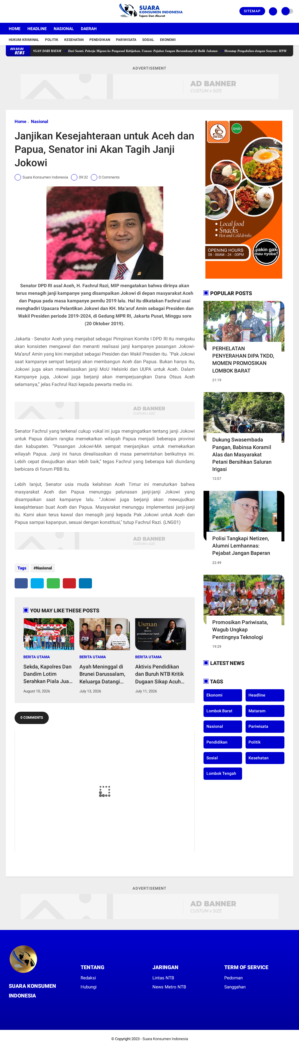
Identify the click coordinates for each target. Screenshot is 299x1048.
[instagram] (23, 11)
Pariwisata (126, 40)
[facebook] (7, 11)
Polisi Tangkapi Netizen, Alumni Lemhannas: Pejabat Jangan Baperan (241, 545)
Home (14, 28)
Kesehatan (74, 40)
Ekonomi (168, 40)
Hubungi (89, 987)
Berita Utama (36, 657)
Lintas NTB (163, 978)
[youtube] (31, 11)
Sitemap (252, 11)
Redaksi (88, 978)
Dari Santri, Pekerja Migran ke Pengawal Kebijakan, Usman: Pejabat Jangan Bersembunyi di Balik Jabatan (122, 51)
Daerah (89, 28)
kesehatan (258, 758)
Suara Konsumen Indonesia (165, 1039)
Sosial (148, 40)
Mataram (256, 711)
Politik (51, 40)
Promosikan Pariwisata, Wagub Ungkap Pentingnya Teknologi (240, 629)
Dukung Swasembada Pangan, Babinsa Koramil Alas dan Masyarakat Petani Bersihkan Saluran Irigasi (242, 454)
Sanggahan (235, 987)
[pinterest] (69, 583)
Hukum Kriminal (24, 40)
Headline (37, 28)
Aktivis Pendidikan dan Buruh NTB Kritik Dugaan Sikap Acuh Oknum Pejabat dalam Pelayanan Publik (159, 674)
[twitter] (15, 11)
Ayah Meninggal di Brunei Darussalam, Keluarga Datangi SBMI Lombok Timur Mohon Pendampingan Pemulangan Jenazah (103, 674)
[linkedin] (85, 583)
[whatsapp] (53, 583)
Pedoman (233, 978)
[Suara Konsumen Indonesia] (150, 19)
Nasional (64, 28)
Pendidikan (99, 40)
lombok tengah (221, 773)
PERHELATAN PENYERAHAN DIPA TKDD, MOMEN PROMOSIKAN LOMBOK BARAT (243, 359)
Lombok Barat (219, 711)
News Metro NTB (169, 987)
